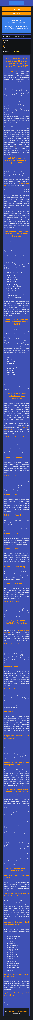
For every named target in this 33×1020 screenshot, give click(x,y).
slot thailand (16, 522)
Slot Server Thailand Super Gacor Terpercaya (17, 1011)
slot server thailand (13, 71)
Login (18, 9)
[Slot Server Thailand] (16, 3)
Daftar (17, 13)
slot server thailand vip (14, 257)
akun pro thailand (18, 146)
